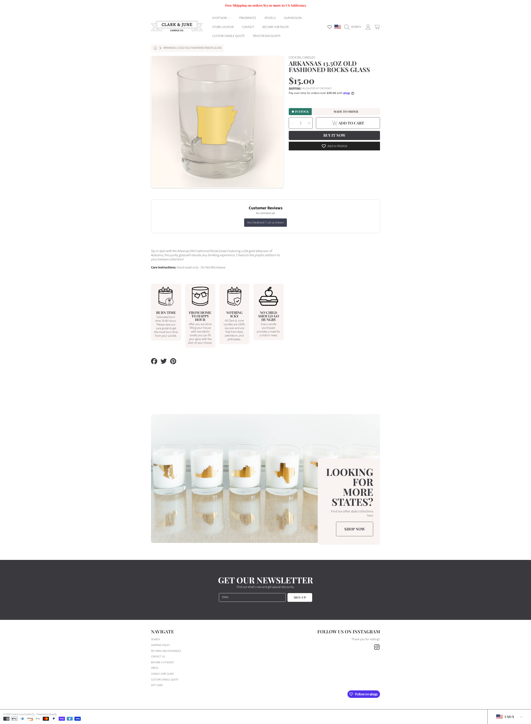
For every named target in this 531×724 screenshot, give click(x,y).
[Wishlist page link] (330, 27)
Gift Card (157, 685)
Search (155, 639)
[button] (353, 27)
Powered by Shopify (46, 714)
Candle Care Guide (162, 674)
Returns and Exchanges (166, 651)
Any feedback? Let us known (265, 223)
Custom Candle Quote (165, 679)
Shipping (295, 88)
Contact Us (158, 656)
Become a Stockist (162, 662)
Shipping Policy (160, 645)
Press (154, 668)
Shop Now (220, 18)
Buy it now (334, 135)
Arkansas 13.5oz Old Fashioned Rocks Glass (192, 48)
